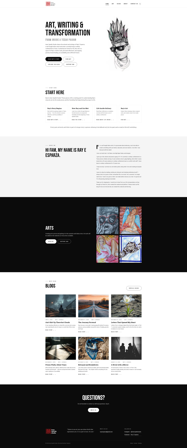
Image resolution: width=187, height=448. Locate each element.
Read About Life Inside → (104, 119)
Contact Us (134, 3)
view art (51, 241)
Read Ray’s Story (53, 59)
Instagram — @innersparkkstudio (132, 431)
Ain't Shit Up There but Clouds (57, 322)
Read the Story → (77, 119)
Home (107, 3)
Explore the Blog (54, 64)
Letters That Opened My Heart (123, 322)
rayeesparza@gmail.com (106, 431)
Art (113, 3)
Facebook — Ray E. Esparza (131, 434)
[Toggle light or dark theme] (140, 3)
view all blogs (134, 288)
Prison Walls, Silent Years (55, 365)
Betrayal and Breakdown (88, 365)
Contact (135, 443)
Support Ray (70, 64)
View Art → (124, 119)
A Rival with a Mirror (119, 365)
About (126, 3)
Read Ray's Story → (53, 119)
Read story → (49, 330)
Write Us (93, 410)
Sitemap (140, 443)
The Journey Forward (87, 322)
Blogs (119, 3)
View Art (68, 59)
